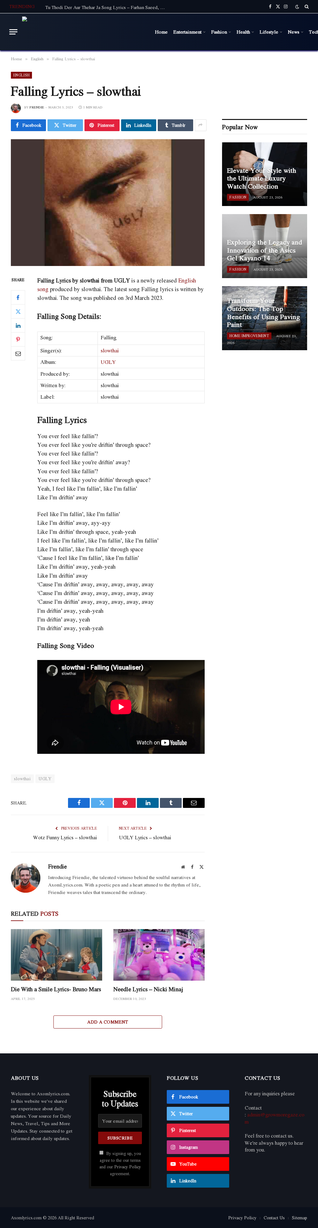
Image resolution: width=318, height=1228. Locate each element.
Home (161, 31)
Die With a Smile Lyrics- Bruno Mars (56, 989)
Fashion (219, 31)
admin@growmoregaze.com (274, 1118)
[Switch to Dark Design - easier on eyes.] (297, 6)
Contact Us (274, 1217)
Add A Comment (107, 1022)
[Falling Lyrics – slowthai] (108, 202)
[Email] (18, 353)
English (21, 75)
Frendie (37, 107)
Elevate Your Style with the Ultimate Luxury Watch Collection (261, 178)
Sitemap (299, 1217)
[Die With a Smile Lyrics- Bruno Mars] (56, 954)
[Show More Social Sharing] (201, 125)
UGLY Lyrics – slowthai (145, 837)
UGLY (108, 362)
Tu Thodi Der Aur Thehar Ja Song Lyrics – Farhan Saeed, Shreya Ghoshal (107, 7)
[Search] (306, 6)
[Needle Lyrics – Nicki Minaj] (159, 954)
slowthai (110, 350)
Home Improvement (249, 335)
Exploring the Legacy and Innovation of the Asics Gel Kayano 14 (264, 250)
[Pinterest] (18, 339)
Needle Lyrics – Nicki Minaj (148, 989)
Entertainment (187, 31)
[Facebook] (18, 297)
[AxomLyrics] (85, 32)
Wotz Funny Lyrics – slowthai (65, 837)
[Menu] (13, 32)
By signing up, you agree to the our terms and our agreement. (120, 1163)
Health (243, 31)
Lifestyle (269, 31)
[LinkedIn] (18, 325)
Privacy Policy (127, 1167)
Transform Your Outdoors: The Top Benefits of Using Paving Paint (263, 312)
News (293, 31)
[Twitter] (18, 311)
